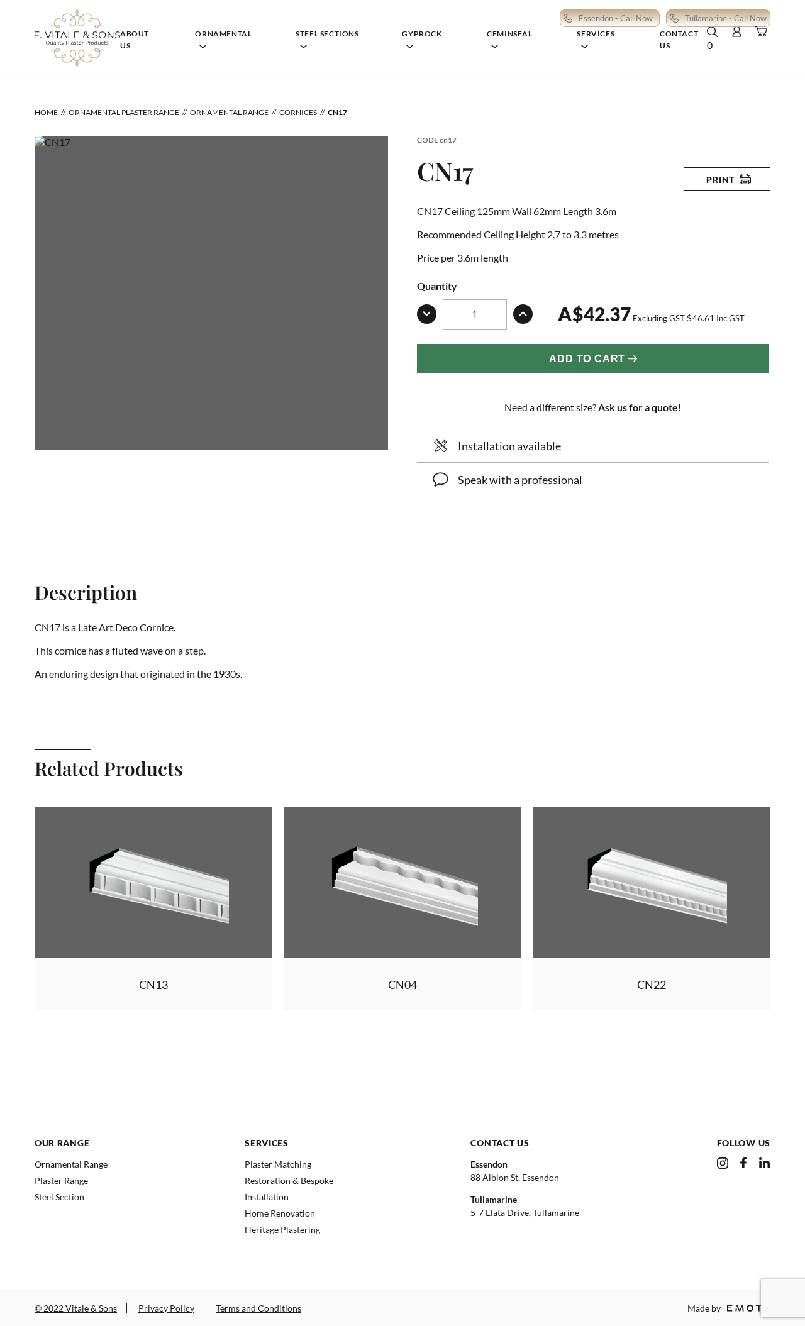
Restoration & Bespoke (289, 1180)
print (720, 179)
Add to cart (587, 358)
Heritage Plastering (282, 1229)
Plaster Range (61, 1180)
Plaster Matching (278, 1164)
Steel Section (59, 1196)
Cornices (298, 112)
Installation (267, 1196)
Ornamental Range (229, 112)
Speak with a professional (520, 480)
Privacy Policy (166, 1308)
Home (46, 112)
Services (267, 1142)
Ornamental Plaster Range (124, 112)
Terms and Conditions (258, 1308)
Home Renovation (280, 1213)
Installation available (509, 446)
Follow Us (743, 1142)
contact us (499, 1142)
